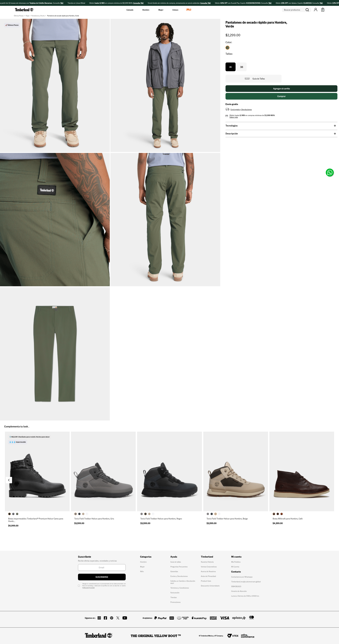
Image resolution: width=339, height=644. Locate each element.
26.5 (37, 500)
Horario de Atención (239, 591)
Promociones (175, 602)
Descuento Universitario (210, 586)
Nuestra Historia (207, 562)
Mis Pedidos (235, 562)
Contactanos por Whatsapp (242, 577)
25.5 (13, 500)
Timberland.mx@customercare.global (246, 581)
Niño (142, 571)
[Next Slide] (330, 480)
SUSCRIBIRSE (101, 577)
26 (25, 500)
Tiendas (173, 597)
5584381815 (236, 586)
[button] (315, 10)
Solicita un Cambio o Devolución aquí (182, 582)
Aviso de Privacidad (208, 576)
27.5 (62, 500)
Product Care (206, 581)
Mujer (160, 9)
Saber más (233, 117)
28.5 (25, 507)
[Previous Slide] (9, 480)
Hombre (145, 9)
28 (13, 507)
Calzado (129, 9)
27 (50, 500)
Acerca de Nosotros (208, 571)
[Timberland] (24, 11)
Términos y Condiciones (179, 588)
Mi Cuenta (235, 566)
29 (37, 507)
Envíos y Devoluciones (179, 576)
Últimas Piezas (18, 16)
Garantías (174, 571)
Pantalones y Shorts (38, 16)
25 (79, 500)
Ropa (27, 16)
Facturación (174, 592)
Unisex (175, 9)
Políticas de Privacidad (88, 587)
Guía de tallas (175, 562)
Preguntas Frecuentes (179, 566)
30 (49, 507)
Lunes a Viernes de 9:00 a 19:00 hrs (245, 596)
